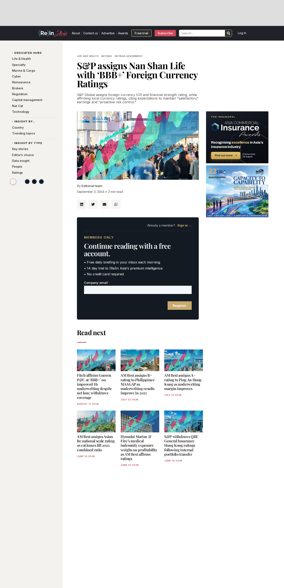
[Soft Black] (34, 181)
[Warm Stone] (13, 181)
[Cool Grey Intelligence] (20, 181)
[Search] (228, 33)
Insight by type (28, 142)
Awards (123, 33)
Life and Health (88, 56)
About (76, 33)
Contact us (90, 33)
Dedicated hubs (28, 52)
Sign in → (184, 225)
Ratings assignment (129, 56)
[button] (81, 204)
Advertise (108, 33)
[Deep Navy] (27, 181)
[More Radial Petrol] (41, 181)
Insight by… (24, 121)
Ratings (106, 56)
